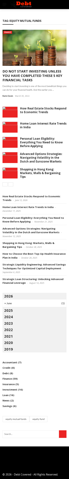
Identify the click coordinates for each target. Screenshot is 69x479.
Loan (6, 395)
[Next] (10, 184)
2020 (8, 342)
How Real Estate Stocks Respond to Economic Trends (43, 110)
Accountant (10, 362)
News (6, 400)
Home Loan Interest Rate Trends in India (43, 125)
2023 (8, 323)
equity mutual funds (16, 419)
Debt (6, 373)
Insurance (9, 384)
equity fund (38, 419)
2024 (8, 316)
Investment (10, 389)
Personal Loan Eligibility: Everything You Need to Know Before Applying (41, 142)
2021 (8, 336)
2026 (8, 296)
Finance (7, 32)
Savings (7, 406)
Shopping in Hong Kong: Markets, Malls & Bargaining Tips (40, 173)
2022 (8, 329)
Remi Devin (8, 96)
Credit (7, 367)
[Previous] (5, 184)
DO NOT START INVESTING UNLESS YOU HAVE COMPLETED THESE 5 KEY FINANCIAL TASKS (32, 75)
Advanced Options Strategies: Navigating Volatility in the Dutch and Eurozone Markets (41, 157)
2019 (8, 349)
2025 (8, 310)
